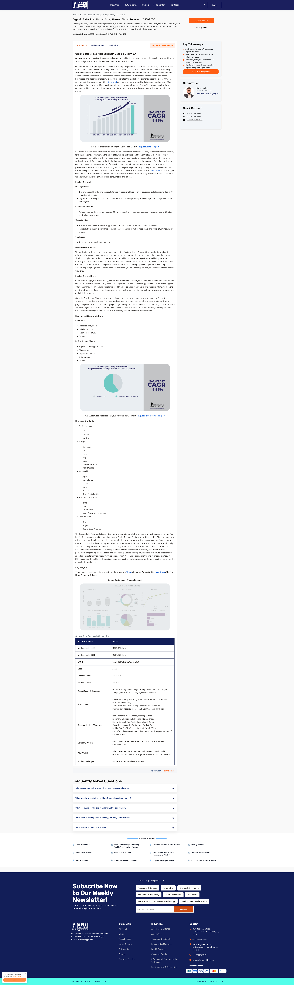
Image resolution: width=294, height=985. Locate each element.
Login (214, 5)
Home (75, 15)
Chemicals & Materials (189, 888)
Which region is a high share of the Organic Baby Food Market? (102, 788)
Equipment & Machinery (148, 894)
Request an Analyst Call (201, 72)
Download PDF (202, 21)
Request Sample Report (149, 146)
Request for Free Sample (162, 45)
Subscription (124, 949)
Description (82, 45)
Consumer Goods (159, 954)
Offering (145, 5)
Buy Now (203, 27)
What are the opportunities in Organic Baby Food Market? (100, 808)
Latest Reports (125, 944)
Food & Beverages (95, 15)
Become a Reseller (127, 959)
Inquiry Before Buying (206, 93)
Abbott (129, 572)
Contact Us (176, 5)
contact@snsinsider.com (203, 960)
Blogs (121, 934)
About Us (123, 929)
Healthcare (192, 894)
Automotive (168, 888)
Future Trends (131, 5)
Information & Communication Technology (156, 901)
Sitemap (122, 954)
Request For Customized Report (151, 416)
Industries (115, 5)
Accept (15, 980)
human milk (155, 170)
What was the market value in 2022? (91, 827)
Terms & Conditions (215, 981)
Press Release (125, 939)
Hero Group (160, 572)
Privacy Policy (201, 981)
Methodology (114, 45)
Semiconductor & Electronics (194, 901)
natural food (111, 82)
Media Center (159, 5)
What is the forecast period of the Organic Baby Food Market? (102, 817)
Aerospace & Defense (147, 888)
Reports (83, 15)
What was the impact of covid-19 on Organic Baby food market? (103, 798)
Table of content (98, 45)
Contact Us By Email (194, 120)
